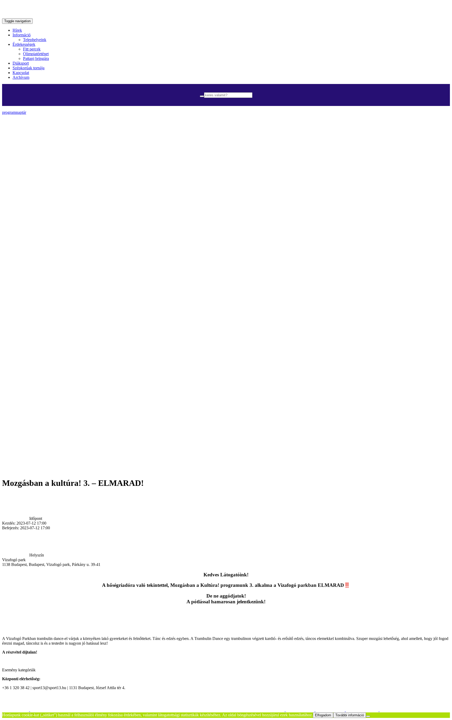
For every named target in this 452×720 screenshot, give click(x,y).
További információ (349, 715)
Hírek (17, 30)
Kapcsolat (21, 72)
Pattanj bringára (36, 58)
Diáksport (21, 63)
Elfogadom (323, 715)
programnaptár (14, 112)
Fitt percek (32, 49)
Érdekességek (24, 44)
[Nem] (368, 716)
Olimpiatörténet (36, 54)
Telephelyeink (34, 39)
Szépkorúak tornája (28, 68)
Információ (22, 35)
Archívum (21, 77)
